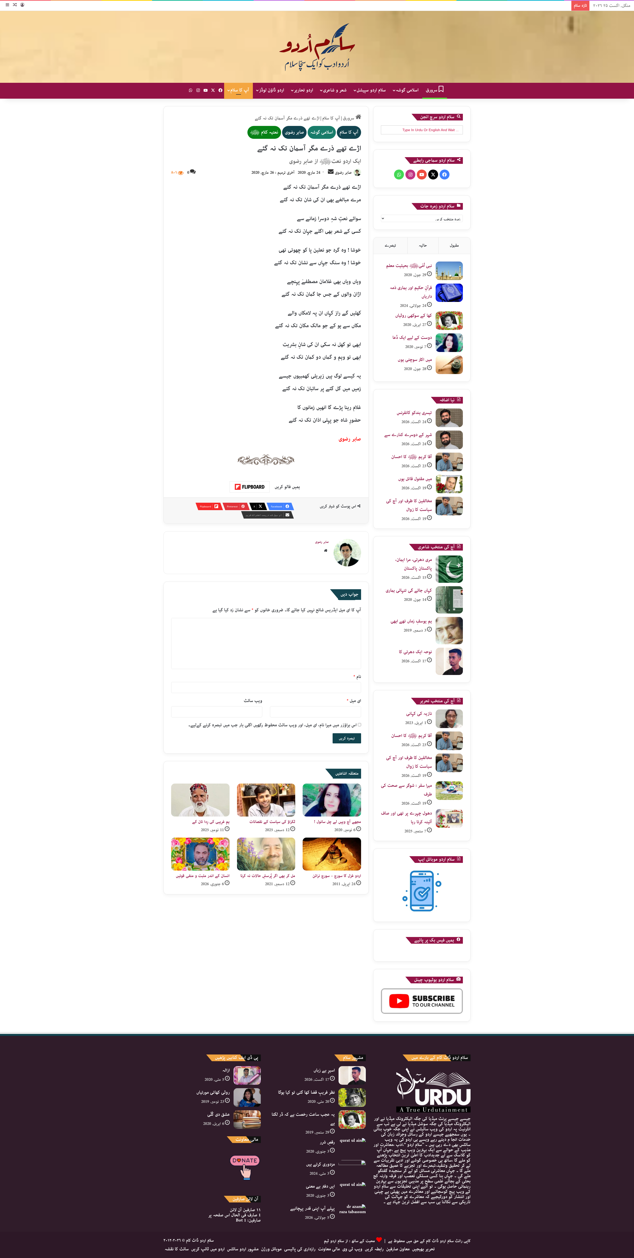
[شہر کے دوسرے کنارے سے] (449, 440)
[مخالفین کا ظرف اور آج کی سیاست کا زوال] (449, 506)
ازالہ (226, 1070)
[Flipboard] (250, 487)
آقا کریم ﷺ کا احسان (411, 456)
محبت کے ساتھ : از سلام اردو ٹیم (349, 1241)
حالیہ (423, 245)
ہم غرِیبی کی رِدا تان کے (211, 822)
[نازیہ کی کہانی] (449, 718)
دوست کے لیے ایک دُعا (412, 337)
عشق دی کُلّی (218, 1114)
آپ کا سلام (239, 90)
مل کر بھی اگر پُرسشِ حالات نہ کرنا (267, 876)
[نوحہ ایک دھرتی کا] (449, 661)
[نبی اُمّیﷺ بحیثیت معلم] (449, 271)
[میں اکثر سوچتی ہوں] (449, 364)
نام (357, 676)
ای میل (354, 700)
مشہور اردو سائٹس (243, 1249)
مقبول (454, 245)
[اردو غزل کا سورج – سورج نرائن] (332, 854)
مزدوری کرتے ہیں (320, 1164)
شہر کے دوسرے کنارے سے (408, 434)
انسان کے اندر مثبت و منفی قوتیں (203, 876)
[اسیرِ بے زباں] (352, 1075)
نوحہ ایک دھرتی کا (415, 651)
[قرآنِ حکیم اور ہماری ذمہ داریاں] (449, 293)
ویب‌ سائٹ (253, 700)
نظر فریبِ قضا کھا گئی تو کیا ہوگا (306, 1092)
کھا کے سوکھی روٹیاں (413, 315)
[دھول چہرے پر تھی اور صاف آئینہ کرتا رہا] (449, 818)
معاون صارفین (398, 1249)
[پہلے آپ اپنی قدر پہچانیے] (352, 1213)
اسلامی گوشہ (407, 90)
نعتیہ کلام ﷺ (264, 132)
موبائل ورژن (271, 1249)
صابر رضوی (294, 132)
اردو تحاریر (303, 90)
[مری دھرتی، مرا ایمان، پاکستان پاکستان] (449, 569)
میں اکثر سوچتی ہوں (415, 359)
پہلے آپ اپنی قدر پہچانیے (312, 1208)
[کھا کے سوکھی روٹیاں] (449, 320)
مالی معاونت (329, 1249)
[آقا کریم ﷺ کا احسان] (449, 462)
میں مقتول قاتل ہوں (415, 478)
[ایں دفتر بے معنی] (352, 1191)
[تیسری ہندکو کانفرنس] (449, 418)
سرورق (432, 90)
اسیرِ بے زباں (324, 1070)
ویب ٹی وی (352, 1249)
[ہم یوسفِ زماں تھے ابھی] (449, 630)
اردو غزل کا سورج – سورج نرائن (337, 876)
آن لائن (245, 1209)
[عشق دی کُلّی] (247, 1119)
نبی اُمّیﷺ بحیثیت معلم (409, 265)
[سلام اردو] (317, 47)
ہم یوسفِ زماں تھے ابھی (411, 621)
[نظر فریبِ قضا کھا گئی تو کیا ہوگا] (352, 1097)
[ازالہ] (247, 1075)
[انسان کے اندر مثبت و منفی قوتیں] (200, 854)
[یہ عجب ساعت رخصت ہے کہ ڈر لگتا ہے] (352, 1119)
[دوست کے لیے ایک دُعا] (449, 342)
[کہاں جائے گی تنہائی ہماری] (449, 600)
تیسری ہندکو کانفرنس (414, 412)
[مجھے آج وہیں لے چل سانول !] (332, 800)
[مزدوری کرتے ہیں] (352, 1169)
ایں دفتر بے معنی (320, 1186)
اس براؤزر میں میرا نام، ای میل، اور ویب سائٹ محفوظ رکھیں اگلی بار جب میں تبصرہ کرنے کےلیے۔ (272, 725)
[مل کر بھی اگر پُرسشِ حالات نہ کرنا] (266, 854)
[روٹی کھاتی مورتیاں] (247, 1097)
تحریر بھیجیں (423, 1249)
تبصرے (390, 245)
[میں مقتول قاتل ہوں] (449, 484)
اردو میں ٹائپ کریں (208, 1249)
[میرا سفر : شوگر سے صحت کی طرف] (449, 790)
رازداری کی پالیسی (300, 1249)
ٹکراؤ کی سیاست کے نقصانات (272, 822)
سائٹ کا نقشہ (177, 1249)
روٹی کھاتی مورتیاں (213, 1092)
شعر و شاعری (335, 90)
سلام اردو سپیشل (371, 90)
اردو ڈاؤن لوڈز (271, 90)
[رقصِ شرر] (352, 1147)
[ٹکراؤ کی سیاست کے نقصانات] (266, 800)
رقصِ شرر (327, 1142)
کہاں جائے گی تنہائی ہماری (409, 590)
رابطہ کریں (374, 1249)
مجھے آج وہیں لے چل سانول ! (337, 822)
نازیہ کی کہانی (419, 713)
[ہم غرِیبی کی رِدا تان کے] (200, 800)
